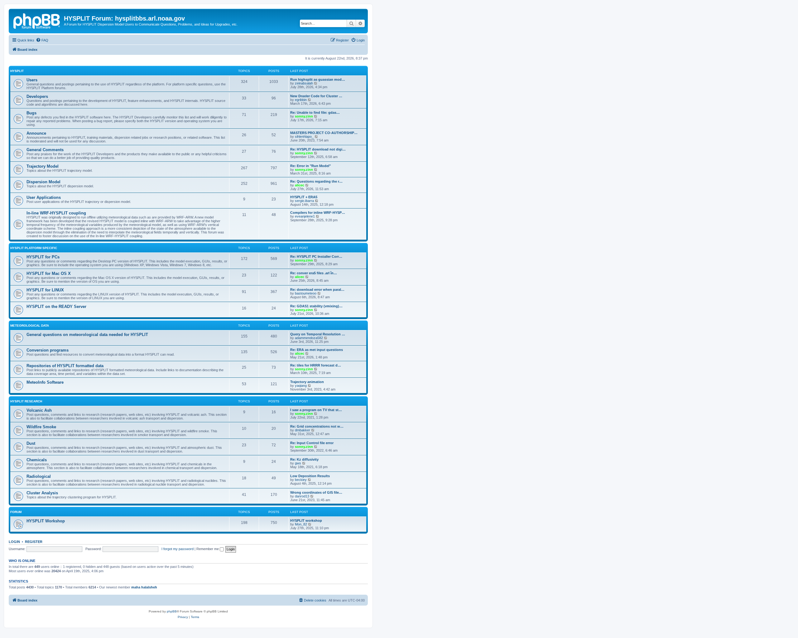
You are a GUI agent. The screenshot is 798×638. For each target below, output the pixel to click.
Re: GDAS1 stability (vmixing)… (316, 306)
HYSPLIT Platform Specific (33, 248)
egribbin (301, 100)
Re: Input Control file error (312, 443)
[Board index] (37, 20)
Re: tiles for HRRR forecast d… (315, 365)
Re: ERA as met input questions (316, 350)
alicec (299, 185)
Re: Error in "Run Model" (310, 166)
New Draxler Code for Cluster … (316, 96)
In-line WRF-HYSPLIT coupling (56, 213)
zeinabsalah (304, 83)
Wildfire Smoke (41, 427)
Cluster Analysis (42, 493)
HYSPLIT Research (26, 401)
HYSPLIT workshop (306, 520)
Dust (30, 443)
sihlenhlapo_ (304, 136)
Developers (37, 96)
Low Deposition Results (310, 476)
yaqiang (301, 385)
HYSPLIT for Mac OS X (48, 273)
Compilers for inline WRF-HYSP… (317, 212)
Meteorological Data (29, 325)
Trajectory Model (42, 166)
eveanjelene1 (305, 216)
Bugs (31, 113)
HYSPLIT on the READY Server (56, 306)
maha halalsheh (144, 587)
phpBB (172, 611)
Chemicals (36, 460)
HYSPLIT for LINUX (45, 290)
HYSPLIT (17, 71)
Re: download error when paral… (317, 289)
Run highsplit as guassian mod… (317, 79)
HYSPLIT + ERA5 (303, 197)
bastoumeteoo (305, 293)
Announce (36, 133)
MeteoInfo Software (45, 382)
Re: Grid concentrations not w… (317, 426)
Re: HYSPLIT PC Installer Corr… (316, 256)
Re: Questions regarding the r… (316, 181)
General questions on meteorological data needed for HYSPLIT (87, 334)
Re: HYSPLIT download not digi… (318, 149)
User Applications (43, 197)
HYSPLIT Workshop (45, 521)
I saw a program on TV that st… (316, 410)
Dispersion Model (43, 182)
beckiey (301, 480)
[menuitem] (42, 40)
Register (33, 542)
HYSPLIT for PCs (43, 257)
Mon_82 (301, 524)
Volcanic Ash (39, 410)
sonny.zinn (304, 116)
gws (298, 463)
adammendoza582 (309, 338)
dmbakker (302, 430)
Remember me (208, 549)
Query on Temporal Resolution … (317, 334)
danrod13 (302, 496)
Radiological (38, 476)
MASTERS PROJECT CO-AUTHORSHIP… (324, 133)
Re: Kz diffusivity (304, 459)
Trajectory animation (307, 382)
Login (14, 542)
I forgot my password (177, 549)
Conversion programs (47, 350)
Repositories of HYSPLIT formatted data (64, 365)
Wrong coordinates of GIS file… (316, 492)
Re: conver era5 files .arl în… (313, 273)
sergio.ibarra (304, 201)
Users (31, 80)
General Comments (45, 149)
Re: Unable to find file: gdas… (315, 112)
